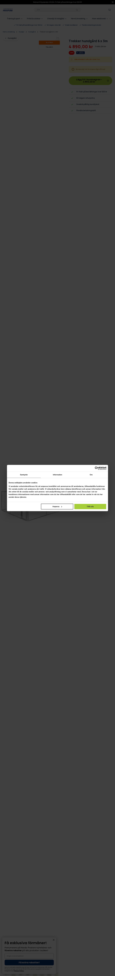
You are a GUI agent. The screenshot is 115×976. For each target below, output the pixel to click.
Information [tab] (57, 475)
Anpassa (55, 506)
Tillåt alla (90, 506)
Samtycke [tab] (24, 475)
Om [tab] (91, 475)
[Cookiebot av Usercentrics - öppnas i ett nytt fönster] (96, 468)
